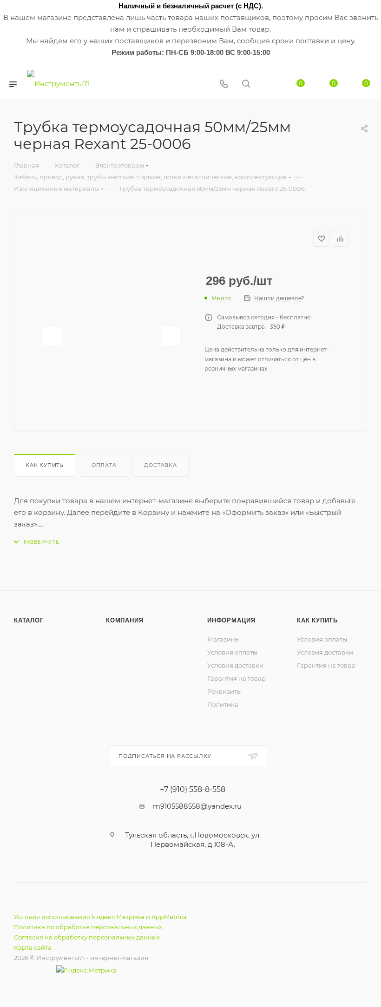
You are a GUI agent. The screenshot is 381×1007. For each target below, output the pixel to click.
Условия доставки (235, 665)
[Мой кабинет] (268, 84)
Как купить (45, 465)
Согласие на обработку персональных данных (87, 937)
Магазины (223, 639)
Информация (231, 620)
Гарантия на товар (236, 678)
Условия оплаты (232, 652)
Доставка (160, 465)
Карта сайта (33, 947)
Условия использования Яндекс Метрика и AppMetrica (100, 916)
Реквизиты (224, 691)
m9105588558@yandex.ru (197, 806)
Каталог (29, 620)
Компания (124, 620)
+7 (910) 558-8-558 (192, 789)
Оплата (104, 465)
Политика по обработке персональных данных (88, 927)
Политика (222, 704)
